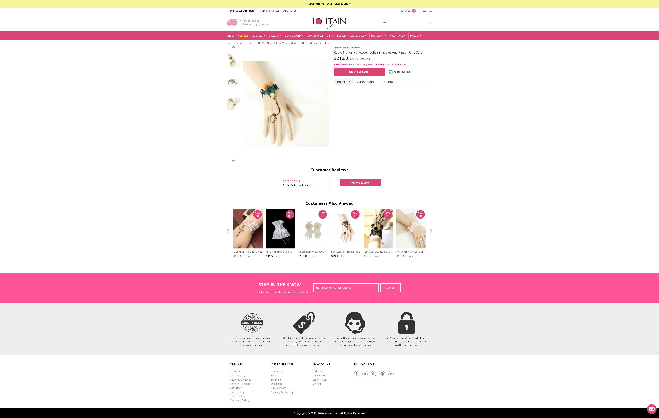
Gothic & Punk (293, 35)
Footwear (377, 35)
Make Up (414, 35)
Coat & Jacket (315, 35)
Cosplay (243, 35)
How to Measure (389, 81)
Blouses (342, 35)
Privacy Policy (237, 375)
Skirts (330, 35)
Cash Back (236, 388)
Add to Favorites (401, 71)
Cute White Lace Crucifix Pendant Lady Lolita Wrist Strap (260, 251)
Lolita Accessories (244, 43)
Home (231, 35)
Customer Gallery (239, 400)
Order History (319, 379)
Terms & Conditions (241, 383)
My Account (319, 375)
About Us (235, 371)
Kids (401, 35)
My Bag (409, 10)
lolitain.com (332, 413)
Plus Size (257, 35)
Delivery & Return (365, 81)
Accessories (357, 35)
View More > (342, 3)
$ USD (429, 10)
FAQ (273, 375)
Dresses (273, 35)
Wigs (392, 35)
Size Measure (278, 388)
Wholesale (277, 383)
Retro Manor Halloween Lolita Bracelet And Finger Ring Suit (304, 43)
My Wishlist (290, 10)
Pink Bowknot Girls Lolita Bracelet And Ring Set (418, 251)
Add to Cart (359, 72)
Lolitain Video (237, 396)
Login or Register (271, 10)
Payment (276, 379)
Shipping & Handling (282, 392)
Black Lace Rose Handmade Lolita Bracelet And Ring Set (358, 251)
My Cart (316, 383)
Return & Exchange (240, 379)
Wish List (317, 371)
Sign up (390, 287)
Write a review (360, 183)
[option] (233, 60)
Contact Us (277, 371)
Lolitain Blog (237, 392)
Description (343, 81)
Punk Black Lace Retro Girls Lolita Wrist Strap (385, 251)
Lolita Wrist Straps (264, 43)
